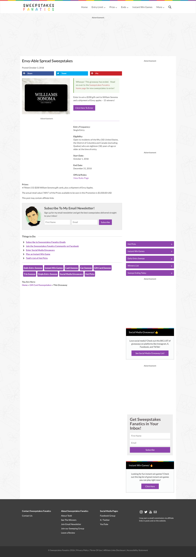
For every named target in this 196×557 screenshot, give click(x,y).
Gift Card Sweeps (102, 268)
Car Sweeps (86, 268)
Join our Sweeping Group (72, 528)
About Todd (66, 515)
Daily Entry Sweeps (33, 268)
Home (84, 7)
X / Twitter (105, 519)
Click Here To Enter (84, 108)
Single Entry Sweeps (47, 274)
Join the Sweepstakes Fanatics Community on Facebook (52, 246)
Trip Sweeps (29, 274)
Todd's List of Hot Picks (37, 258)
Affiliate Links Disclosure (114, 550)
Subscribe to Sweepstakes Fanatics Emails (46, 242)
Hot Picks (89, 274)
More (159, 7)
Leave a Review (68, 532)
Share (29, 73)
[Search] (170, 7)
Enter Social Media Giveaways (40, 250)
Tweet (63, 73)
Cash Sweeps (71, 268)
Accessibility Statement (137, 550)
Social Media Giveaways (71, 274)
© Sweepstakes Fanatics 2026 (61, 550)
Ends (123, 7)
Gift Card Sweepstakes (40, 285)
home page (81, 88)
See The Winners (68, 519)
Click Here (150, 486)
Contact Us (27, 515)
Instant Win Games (142, 7)
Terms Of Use (96, 550)
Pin (96, 73)
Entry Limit (97, 7)
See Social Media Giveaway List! (150, 353)
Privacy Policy (82, 550)
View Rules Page (81, 178)
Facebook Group (107, 515)
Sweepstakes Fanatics (99, 85)
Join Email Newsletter (71, 524)
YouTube (104, 524)
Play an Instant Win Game (38, 254)
